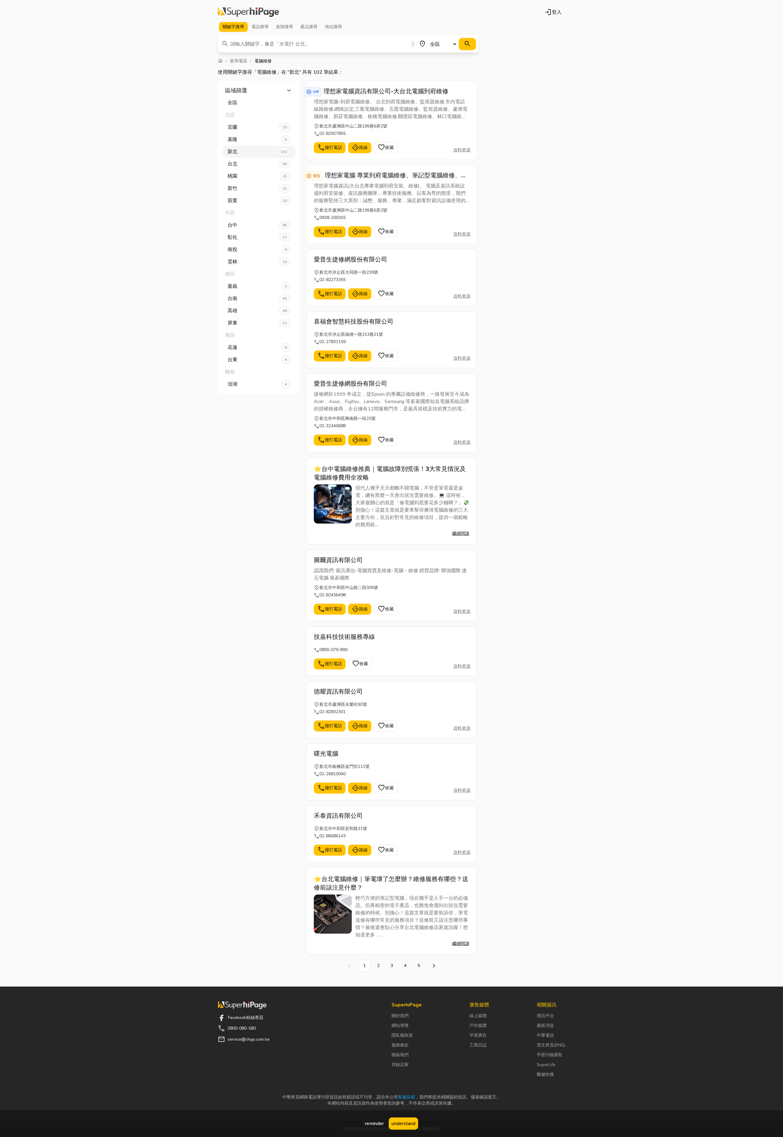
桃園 (257, 176)
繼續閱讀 (460, 533)
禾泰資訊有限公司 (338, 816)
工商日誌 (478, 1045)
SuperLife (546, 1065)
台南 (257, 298)
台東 (257, 359)
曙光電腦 (326, 754)
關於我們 (400, 1016)
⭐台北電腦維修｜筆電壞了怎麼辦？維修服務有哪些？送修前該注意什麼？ (391, 883)
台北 (257, 164)
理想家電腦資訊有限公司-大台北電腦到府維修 (386, 91)
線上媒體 (478, 1016)
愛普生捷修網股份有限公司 (350, 259)
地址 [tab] (333, 27)
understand (403, 1123)
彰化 (257, 237)
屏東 (257, 323)
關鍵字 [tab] (233, 27)
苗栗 (257, 200)
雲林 (257, 261)
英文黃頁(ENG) (551, 1045)
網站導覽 (400, 1025)
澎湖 (257, 384)
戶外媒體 (478, 1025)
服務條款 (400, 1045)
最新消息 (545, 1025)
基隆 (257, 139)
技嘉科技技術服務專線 (344, 637)
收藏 (386, 147)
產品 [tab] (308, 27)
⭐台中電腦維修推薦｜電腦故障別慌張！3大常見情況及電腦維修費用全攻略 (390, 473)
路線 (360, 147)
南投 (257, 249)
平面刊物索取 (549, 1055)
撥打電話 (329, 147)
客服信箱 (406, 1097)
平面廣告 (478, 1035)
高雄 (257, 310)
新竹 (257, 188)
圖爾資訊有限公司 (338, 560)
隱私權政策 (402, 1035)
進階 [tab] (284, 27)
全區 (232, 102)
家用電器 (238, 61)
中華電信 (545, 1035)
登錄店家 (400, 1065)
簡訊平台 (545, 1016)
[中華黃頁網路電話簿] (248, 12)
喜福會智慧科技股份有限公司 (353, 321)
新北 (257, 151)
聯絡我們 (400, 1055)
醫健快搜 (545, 1074)
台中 (257, 225)
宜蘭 (257, 127)
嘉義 (257, 286)
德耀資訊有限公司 (338, 691)
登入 (553, 12)
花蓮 (257, 347)
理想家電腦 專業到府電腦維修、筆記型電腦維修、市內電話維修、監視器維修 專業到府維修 (396, 175)
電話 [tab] (260, 27)
